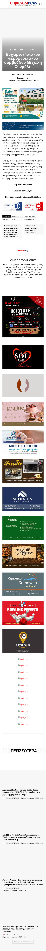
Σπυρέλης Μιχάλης (31, 219)
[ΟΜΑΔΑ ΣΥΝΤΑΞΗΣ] (23, 250)
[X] (25, 281)
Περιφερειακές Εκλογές (12, 219)
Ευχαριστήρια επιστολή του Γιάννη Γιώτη (31, 230)
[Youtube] (29, 281)
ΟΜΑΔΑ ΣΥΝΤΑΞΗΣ (25, 75)
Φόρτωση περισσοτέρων (22, 942)
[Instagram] (21, 281)
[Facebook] (17, 281)
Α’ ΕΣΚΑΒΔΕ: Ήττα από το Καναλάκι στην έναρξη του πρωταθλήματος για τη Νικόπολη (11, 232)
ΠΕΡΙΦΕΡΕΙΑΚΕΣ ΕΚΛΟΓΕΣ (23, 49)
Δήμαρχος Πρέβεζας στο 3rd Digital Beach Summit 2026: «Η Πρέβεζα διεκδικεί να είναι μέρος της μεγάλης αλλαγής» (21, 792)
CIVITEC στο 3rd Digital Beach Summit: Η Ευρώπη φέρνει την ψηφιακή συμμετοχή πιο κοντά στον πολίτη (21, 837)
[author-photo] (4, 798)
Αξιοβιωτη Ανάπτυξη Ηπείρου (23, 216)
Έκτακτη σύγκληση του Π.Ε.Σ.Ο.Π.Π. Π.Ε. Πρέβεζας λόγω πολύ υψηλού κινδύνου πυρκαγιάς (20, 928)
